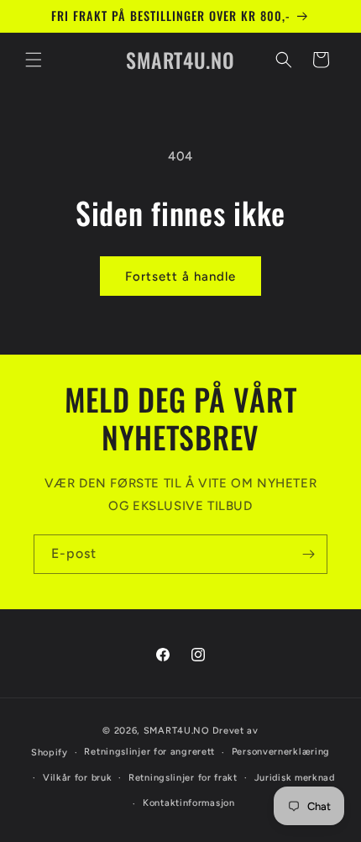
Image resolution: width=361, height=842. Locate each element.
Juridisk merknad (294, 777)
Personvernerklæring (281, 751)
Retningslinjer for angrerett (149, 751)
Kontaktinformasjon (189, 802)
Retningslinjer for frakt (183, 777)
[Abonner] (308, 554)
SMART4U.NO (177, 730)
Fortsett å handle (180, 276)
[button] (33, 59)
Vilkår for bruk (77, 777)
